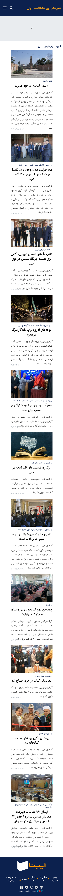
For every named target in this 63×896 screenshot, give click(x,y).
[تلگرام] (36, 887)
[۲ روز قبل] (31, 64)
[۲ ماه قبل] (31, 384)
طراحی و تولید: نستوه (28, 891)
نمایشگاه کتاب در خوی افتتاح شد (31, 680)
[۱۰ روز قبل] (31, 148)
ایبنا (44, 11)
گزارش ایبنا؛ (47, 81)
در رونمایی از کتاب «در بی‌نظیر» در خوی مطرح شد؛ (33, 400)
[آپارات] (41, 887)
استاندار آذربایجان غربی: (43, 249)
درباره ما (33, 879)
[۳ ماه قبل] (31, 446)
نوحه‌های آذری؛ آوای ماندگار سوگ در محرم (31, 332)
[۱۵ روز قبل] (31, 233)
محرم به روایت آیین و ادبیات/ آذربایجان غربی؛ (34, 325)
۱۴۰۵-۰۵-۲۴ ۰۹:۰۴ (17, 289)
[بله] (27, 887)
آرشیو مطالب (55, 879)
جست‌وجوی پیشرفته (11, 879)
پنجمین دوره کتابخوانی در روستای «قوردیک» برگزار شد (31, 612)
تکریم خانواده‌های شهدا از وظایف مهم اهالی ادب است (31, 536)
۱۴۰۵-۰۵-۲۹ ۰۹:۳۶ (17, 214)
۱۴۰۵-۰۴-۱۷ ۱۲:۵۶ (18, 365)
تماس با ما (43, 879)
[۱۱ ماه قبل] (31, 788)
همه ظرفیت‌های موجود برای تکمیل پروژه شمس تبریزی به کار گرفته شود (31, 174)
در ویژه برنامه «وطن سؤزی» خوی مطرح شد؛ (35, 529)
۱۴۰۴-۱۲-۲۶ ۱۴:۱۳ (17, 569)
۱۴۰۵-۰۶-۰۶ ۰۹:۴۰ (17, 129)
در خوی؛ (49, 605)
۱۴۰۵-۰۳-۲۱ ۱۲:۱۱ (17, 427)
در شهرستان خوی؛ (45, 733)
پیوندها (24, 879)
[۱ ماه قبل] (31, 308)
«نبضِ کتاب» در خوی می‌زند (31, 85)
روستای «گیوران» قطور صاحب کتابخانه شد (31, 740)
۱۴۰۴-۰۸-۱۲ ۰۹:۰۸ (17, 768)
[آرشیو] (22, 887)
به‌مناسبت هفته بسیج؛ (44, 676)
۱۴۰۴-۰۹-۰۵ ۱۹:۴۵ (17, 697)
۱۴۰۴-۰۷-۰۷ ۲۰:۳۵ (18, 847)
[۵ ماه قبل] (31, 513)
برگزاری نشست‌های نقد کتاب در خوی (31, 470)
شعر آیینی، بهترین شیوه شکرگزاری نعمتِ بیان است (31, 408)
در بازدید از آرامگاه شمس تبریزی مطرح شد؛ (35, 165)
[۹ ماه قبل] (31, 588)
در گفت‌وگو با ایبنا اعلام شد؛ (41, 462)
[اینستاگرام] (31, 887)
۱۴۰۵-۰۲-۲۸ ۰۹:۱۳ (17, 493)
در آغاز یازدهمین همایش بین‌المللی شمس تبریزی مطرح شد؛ (33, 806)
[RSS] (39, 47)
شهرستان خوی (52, 46)
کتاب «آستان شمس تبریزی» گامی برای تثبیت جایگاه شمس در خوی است (31, 259)
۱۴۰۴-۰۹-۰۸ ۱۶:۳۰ (17, 640)
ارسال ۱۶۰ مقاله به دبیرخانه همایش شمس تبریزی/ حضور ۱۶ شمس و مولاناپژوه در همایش (31, 817)
